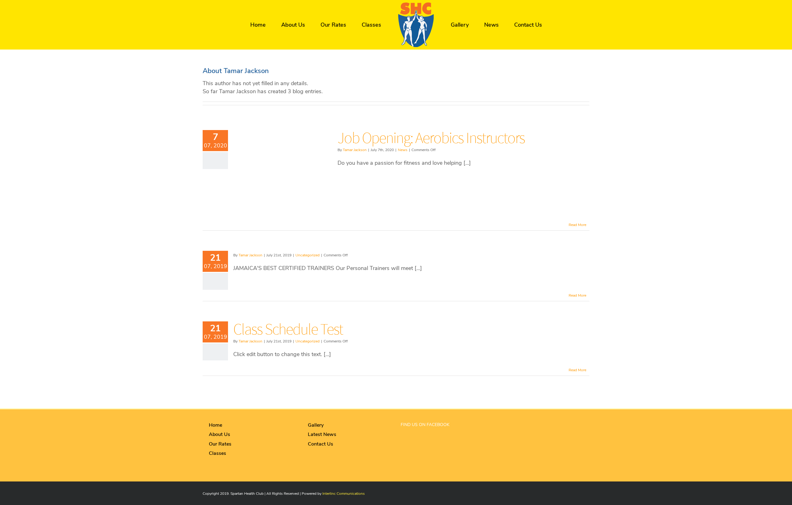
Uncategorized (307, 255)
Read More (577, 224)
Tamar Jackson (355, 149)
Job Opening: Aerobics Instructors (431, 137)
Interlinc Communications (343, 493)
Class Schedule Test (288, 329)
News (402, 149)
